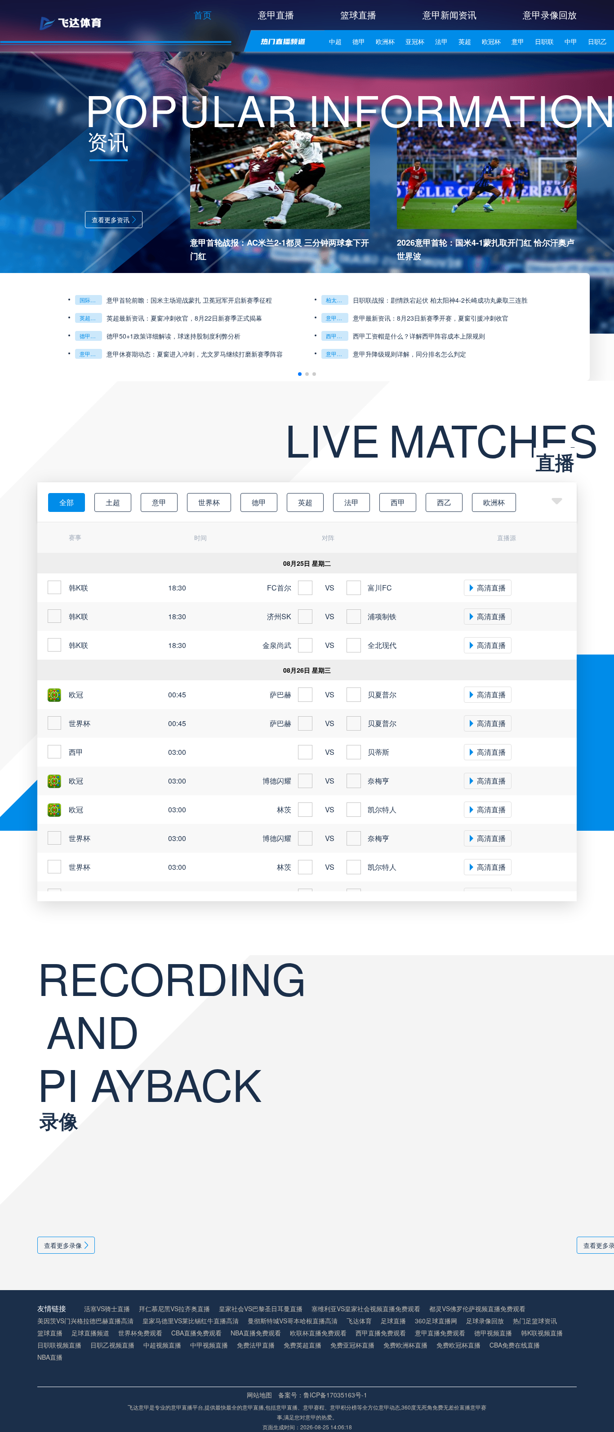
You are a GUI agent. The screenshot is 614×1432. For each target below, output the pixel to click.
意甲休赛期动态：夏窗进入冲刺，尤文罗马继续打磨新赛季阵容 (195, 353)
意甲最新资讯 (337, 318)
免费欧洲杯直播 (405, 1345)
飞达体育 (359, 1321)
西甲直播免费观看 (381, 1333)
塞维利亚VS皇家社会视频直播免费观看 (365, 1309)
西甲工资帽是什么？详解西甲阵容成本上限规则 (419, 335)
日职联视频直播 (59, 1345)
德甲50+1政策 (91, 335)
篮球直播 (358, 14)
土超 (113, 502)
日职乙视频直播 (112, 1345)
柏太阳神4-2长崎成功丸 (337, 300)
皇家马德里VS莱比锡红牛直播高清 (190, 1321)
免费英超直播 (302, 1345)
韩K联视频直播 (542, 1333)
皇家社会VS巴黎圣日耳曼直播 (261, 1309)
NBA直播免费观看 (256, 1333)
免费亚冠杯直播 (352, 1345)
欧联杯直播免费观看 (318, 1333)
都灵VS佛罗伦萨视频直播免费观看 (477, 1309)
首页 (203, 14)
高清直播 (491, 587)
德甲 (358, 41)
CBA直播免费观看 (196, 1333)
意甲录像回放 (550, 14)
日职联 (544, 41)
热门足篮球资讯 (535, 1321)
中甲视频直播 (209, 1345)
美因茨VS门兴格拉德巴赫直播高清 (85, 1321)
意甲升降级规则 (337, 353)
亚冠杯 (414, 41)
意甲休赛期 (91, 353)
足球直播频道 (90, 1333)
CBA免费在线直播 (514, 1345)
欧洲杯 (385, 41)
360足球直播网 (436, 1321)
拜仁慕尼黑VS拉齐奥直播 (174, 1309)
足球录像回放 (485, 1321)
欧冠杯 (491, 41)
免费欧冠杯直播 (458, 1345)
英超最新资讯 (91, 318)
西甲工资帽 (337, 335)
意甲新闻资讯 (449, 14)
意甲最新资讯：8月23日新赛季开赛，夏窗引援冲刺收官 (430, 317)
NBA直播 (49, 1357)
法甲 (441, 41)
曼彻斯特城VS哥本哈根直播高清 (293, 1321)
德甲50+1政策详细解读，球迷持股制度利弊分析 (173, 335)
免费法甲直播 (256, 1345)
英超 (464, 41)
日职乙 (597, 41)
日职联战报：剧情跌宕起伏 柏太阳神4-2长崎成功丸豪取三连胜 (440, 299)
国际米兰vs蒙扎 (91, 300)
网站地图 (259, 1394)
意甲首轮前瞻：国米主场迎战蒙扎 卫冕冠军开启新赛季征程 (189, 299)
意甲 (518, 41)
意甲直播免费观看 (440, 1333)
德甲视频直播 (493, 1333)
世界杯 (209, 502)
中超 (335, 41)
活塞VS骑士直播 (107, 1309)
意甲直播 (276, 14)
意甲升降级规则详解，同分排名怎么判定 (409, 353)
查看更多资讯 (110, 219)
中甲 (571, 41)
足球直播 (393, 1321)
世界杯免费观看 (140, 1333)
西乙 (444, 502)
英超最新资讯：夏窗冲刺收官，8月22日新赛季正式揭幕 (184, 317)
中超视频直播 (162, 1345)
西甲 (398, 502)
